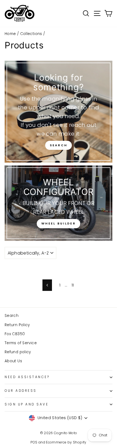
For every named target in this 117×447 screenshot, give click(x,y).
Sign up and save (27, 404)
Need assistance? (27, 377)
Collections (31, 33)
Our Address (21, 390)
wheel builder (58, 223)
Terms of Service (21, 343)
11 (73, 285)
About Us (13, 361)
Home (10, 33)
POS (33, 442)
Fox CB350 (15, 334)
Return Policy (17, 325)
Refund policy (18, 352)
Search (58, 145)
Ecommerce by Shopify (66, 442)
